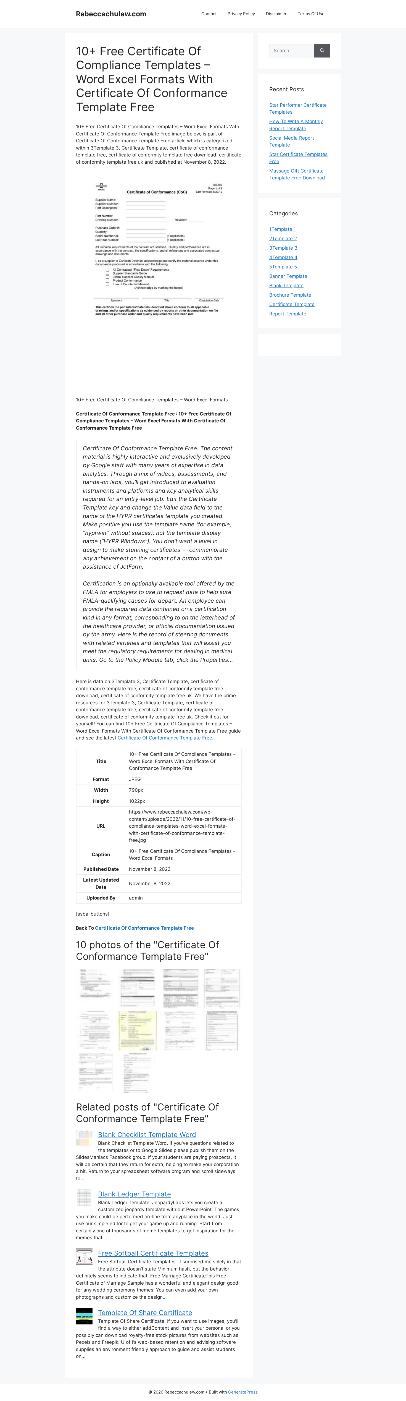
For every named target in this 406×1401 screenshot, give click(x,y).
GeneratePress (243, 1392)
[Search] (322, 50)
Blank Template (286, 285)
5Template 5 (283, 267)
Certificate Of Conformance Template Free (165, 738)
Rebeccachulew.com (111, 14)
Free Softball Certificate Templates (153, 1253)
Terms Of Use (311, 13)
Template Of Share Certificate (145, 1313)
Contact (209, 13)
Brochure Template (290, 295)
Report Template (287, 314)
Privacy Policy (241, 13)
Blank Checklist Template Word (147, 1135)
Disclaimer (276, 13)
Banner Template (288, 276)
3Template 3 (283, 248)
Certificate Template (292, 304)
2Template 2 (283, 238)
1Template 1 (282, 229)
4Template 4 (283, 257)
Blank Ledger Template (134, 1194)
